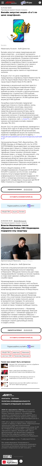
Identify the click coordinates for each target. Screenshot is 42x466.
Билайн (3, 45)
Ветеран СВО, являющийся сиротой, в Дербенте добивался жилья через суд (24, 365)
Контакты (6, 398)
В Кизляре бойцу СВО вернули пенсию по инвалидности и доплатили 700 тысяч (22, 377)
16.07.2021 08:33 (6, 8)
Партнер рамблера (18, 456)
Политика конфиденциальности (16, 401)
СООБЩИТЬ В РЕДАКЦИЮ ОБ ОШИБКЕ (16, 404)
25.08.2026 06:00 (6, 221)
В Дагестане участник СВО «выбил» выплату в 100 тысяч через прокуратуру (23, 383)
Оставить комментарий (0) (21, 197)
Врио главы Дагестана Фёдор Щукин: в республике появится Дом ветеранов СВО (22, 371)
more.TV (26, 119)
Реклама (15, 398)
